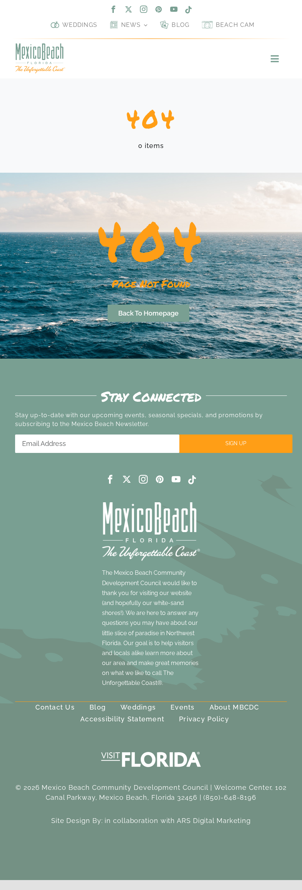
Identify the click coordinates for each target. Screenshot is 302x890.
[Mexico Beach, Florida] (40, 46)
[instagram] (144, 9)
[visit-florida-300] (151, 750)
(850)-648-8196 (229, 797)
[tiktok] (188, 10)
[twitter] (129, 9)
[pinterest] (159, 9)
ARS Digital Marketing (214, 820)
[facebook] (113, 9)
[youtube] (174, 9)
